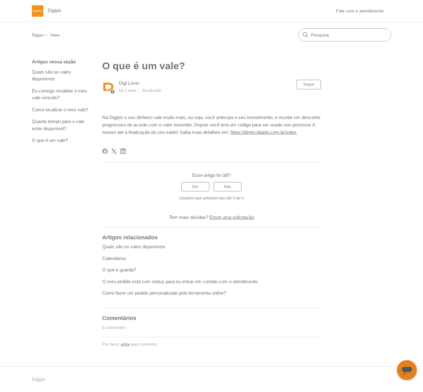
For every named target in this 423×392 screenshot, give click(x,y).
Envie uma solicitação (232, 217)
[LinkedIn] (123, 151)
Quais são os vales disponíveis (51, 75)
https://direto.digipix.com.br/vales (263, 132)
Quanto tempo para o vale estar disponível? (58, 125)
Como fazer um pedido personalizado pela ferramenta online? (164, 293)
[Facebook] (105, 151)
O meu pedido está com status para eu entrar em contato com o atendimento (180, 281)
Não (227, 187)
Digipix (38, 35)
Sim (195, 187)
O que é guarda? (119, 269)
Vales (55, 35)
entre (125, 344)
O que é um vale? (50, 140)
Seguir (308, 84)
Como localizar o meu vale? (60, 109)
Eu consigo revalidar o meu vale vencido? (59, 94)
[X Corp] (114, 151)
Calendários (114, 258)
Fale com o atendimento (360, 10)
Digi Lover (129, 83)
